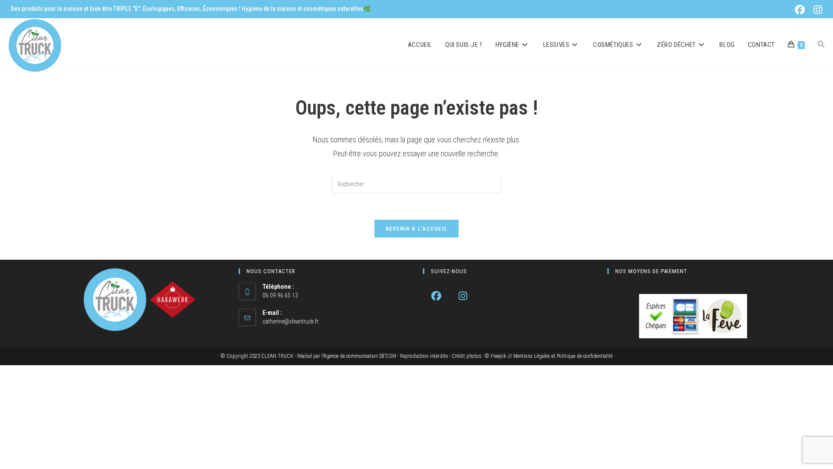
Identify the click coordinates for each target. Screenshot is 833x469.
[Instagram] (463, 296)
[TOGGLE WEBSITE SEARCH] (821, 45)
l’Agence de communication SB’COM (358, 356)
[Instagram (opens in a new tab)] (816, 10)
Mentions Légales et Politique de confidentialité (563, 356)
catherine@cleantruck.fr (290, 321)
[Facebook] (436, 296)
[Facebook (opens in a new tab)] (801, 10)
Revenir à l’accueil (417, 228)
